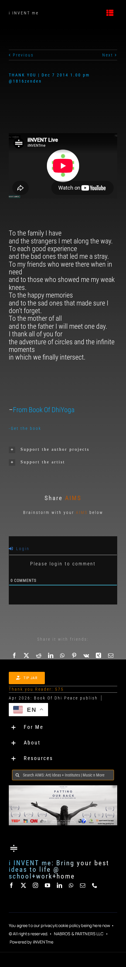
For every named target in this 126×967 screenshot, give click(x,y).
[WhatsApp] (62, 655)
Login (22, 548)
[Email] (111, 655)
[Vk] (87, 655)
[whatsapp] (71, 885)
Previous (23, 55)
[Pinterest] (75, 655)
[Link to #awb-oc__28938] (110, 13)
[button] (63, 449)
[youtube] (48, 885)
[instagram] (36, 885)
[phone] (95, 885)
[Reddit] (39, 655)
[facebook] (12, 885)
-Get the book (25, 428)
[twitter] (24, 885)
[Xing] (99, 655)
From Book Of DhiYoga (43, 410)
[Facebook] (15, 655)
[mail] (83, 885)
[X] (27, 655)
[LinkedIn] (51, 655)
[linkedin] (60, 885)
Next (107, 55)
